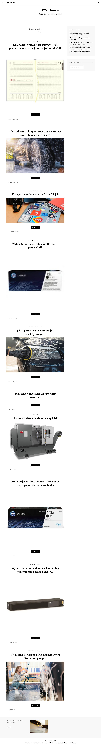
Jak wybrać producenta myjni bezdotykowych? (35, 332)
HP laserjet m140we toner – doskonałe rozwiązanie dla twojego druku (35, 483)
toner (8, 727)
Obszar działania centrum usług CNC (35, 418)
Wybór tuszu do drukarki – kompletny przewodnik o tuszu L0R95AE (35, 570)
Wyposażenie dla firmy (35, 41)
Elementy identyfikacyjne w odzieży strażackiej (80, 39)
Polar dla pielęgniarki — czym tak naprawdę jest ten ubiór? (79, 34)
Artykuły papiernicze (35, 191)
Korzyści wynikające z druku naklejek (35, 194)
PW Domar (11, 2)
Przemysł (35, 127)
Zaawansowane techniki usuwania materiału (35, 395)
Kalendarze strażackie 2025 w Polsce (80, 47)
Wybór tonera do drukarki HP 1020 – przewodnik (35, 246)
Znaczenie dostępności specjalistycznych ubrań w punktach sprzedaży (81, 43)
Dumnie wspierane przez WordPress (34, 743)
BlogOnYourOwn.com (70, 743)
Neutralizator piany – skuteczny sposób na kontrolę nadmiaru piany (35, 133)
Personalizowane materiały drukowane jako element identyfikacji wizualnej (81, 51)
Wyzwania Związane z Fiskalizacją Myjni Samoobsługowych (35, 656)
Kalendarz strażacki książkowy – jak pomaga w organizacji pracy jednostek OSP (35, 47)
